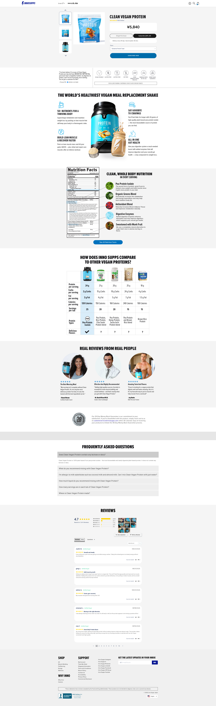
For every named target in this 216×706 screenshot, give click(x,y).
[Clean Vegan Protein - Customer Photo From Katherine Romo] (127, 520)
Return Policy (82, 670)
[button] (136, 559)
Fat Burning (61, 666)
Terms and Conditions (84, 668)
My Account (81, 662)
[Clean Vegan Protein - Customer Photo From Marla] (133, 525)
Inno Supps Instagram (104, 659)
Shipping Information (84, 666)
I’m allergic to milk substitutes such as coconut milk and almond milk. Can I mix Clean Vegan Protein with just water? (108, 475)
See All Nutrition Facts (108, 242)
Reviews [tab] (77, 539)
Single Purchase (121, 36)
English (152, 696)
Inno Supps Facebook (104, 668)
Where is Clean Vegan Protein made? (74, 493)
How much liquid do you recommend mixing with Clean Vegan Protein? (88, 481)
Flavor (111, 45)
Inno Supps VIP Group (104, 670)
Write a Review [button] (136, 535)
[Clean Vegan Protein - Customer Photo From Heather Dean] (121, 525)
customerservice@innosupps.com (106, 420)
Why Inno (61, 680)
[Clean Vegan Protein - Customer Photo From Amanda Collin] (121, 520)
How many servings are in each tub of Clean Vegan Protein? (84, 487)
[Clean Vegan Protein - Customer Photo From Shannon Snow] (127, 525)
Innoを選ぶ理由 (73, 3)
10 (119, 646)
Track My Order (82, 664)
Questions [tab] (90, 539)
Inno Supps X (102, 662)
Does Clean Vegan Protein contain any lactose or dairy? (82, 455)
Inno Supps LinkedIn (104, 666)
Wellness (60, 670)
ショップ (60, 3)
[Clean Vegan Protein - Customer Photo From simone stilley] (127, 530)
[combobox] (152, 696)
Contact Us (81, 673)
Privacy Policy (82, 677)
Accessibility (82, 675)
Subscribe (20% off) (145, 36)
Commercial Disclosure (85, 679)
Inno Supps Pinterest (104, 664)
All (59, 662)
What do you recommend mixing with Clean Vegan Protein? (84, 468)
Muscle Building (63, 664)
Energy (60, 668)
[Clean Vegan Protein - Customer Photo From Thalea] (121, 530)
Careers (60, 682)
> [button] (122, 646)
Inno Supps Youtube (104, 672)
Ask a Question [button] (121, 535)
